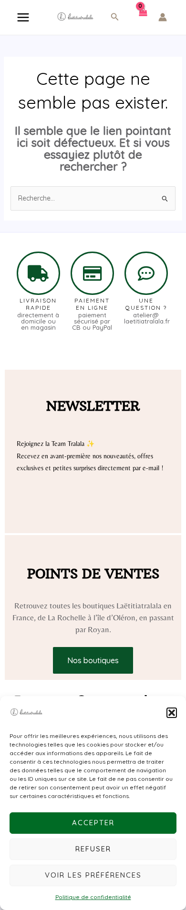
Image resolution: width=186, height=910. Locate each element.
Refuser (93, 848)
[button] (171, 713)
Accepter (93, 822)
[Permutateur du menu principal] (23, 17)
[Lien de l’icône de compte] (162, 17)
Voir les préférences (93, 875)
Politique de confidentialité (93, 896)
